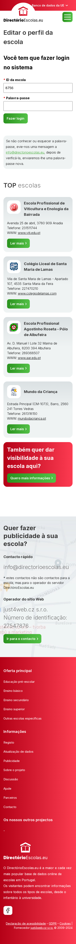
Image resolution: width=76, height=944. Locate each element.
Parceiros (10, 798)
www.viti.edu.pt (29, 233)
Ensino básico (13, 691)
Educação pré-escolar (19, 682)
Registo (8, 742)
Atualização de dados (18, 751)
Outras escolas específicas (22, 718)
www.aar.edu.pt (29, 358)
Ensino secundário (16, 700)
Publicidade (11, 761)
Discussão (10, 779)
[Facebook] (7, 910)
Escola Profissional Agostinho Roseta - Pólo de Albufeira (46, 329)
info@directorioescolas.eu (25, 152)
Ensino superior (14, 709)
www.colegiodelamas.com (37, 293)
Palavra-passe (18, 98)
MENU (67, 17)
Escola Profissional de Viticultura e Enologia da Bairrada (46, 209)
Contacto (9, 807)
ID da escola (16, 80)
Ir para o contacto (21, 639)
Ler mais (17, 243)
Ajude (7, 788)
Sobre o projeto (14, 770)
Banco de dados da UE (48, 5)
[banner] (23, 13)
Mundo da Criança (40, 391)
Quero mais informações (30, 478)
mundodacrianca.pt (32, 418)
